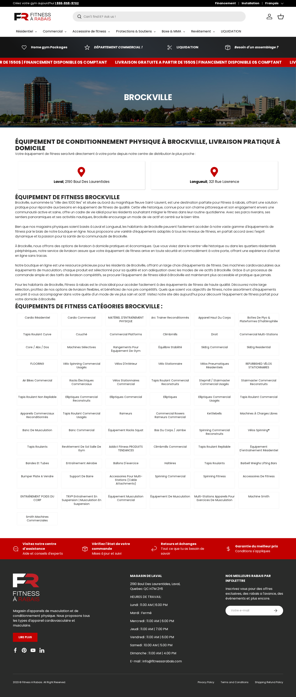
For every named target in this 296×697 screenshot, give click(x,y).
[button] (280, 16)
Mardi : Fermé (141, 613)
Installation (250, 3)
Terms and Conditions (234, 682)
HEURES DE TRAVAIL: (145, 596)
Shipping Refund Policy (269, 682)
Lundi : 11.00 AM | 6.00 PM (149, 605)
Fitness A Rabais (32, 682)
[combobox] (159, 16)
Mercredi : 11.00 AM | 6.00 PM (152, 621)
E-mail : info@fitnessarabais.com (156, 661)
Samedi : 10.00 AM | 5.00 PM (151, 645)
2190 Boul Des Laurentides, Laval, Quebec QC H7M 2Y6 (155, 586)
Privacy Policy (206, 682)
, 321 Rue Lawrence (214, 181)
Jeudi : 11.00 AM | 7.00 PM (149, 629)
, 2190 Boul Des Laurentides (82, 181)
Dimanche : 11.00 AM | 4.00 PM (153, 653)
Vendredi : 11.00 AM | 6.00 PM (152, 637)
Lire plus (25, 637)
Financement (225, 3)
